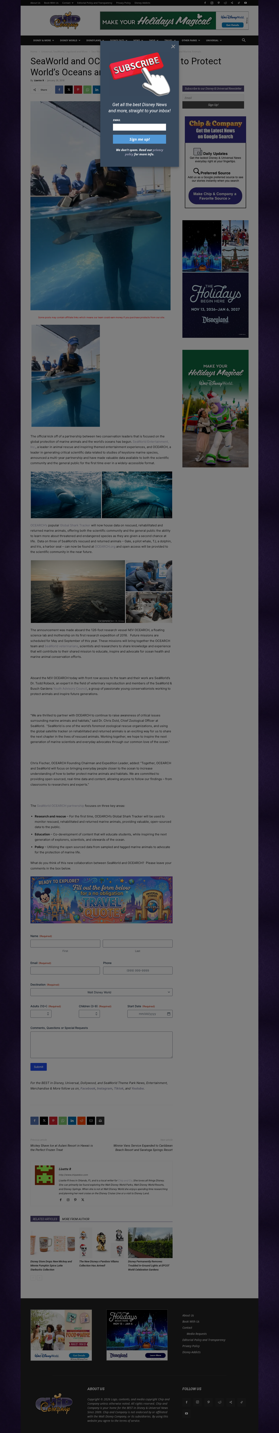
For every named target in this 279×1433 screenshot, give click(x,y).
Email (117, 120)
